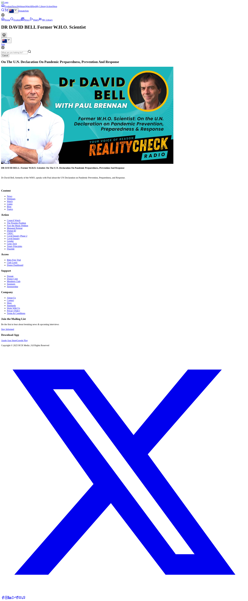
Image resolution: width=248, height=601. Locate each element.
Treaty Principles (14, 246)
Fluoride (10, 249)
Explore (8, 6)
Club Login (12, 262)
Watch (28, 6)
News (14, 6)
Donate (21, 11)
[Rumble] (13, 598)
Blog (33, 6)
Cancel (5, 56)
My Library (41, 6)
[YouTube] (20, 598)
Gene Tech (12, 243)
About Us (11, 298)
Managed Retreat (14, 228)
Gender (10, 241)
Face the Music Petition (17, 225)
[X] (124, 594)
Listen (9, 204)
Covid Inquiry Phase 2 (17, 236)
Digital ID (11, 231)
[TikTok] (23, 598)
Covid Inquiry (13, 238)
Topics (10, 209)
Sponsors (11, 284)
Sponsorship (12, 286)
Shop (54, 6)
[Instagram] (6, 598)
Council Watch (13, 220)
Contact (10, 300)
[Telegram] (16, 598)
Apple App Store (9, 340)
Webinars (21, 6)
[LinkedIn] (9, 598)
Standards (11, 305)
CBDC (10, 233)
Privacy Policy (13, 310)
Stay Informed (7, 329)
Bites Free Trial (14, 260)
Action (49, 6)
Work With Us (13, 308)
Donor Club (12, 279)
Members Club (13, 281)
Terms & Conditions (16, 313)
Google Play (22, 340)
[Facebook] (3, 598)
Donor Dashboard (15, 265)
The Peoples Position (16, 223)
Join (27, 11)
